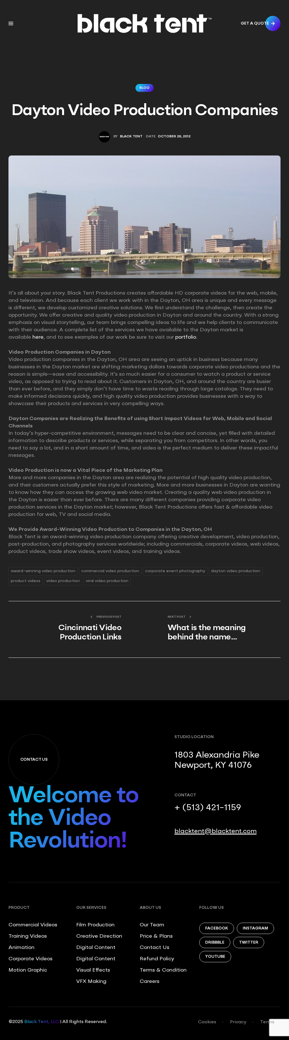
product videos (25, 581)
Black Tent (131, 136)
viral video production (107, 581)
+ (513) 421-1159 (207, 808)
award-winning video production (43, 571)
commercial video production (110, 571)
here (37, 337)
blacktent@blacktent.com (215, 831)
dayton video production (235, 571)
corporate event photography (175, 571)
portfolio (185, 337)
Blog (144, 88)
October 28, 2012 (174, 136)
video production (63, 581)
